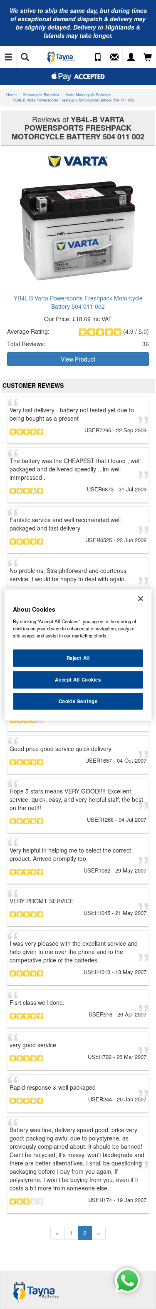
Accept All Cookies (78, 679)
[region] (78, 655)
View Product (78, 359)
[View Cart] (147, 57)
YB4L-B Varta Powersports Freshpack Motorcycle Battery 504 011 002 (78, 302)
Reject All (78, 657)
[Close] (140, 599)
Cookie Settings (78, 700)
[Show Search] (25, 57)
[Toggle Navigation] (8, 57)
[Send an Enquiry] (114, 57)
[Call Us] (97, 57)
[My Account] (131, 57)
